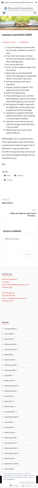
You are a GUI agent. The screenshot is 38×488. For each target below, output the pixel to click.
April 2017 (8, 401)
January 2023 (10, 349)
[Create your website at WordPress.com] (19, 2)
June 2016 (8, 427)
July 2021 (8, 375)
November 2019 (10, 386)
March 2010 (9, 458)
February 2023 (10, 344)
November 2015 (10, 453)
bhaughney (25, 42)
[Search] (33, 13)
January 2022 (9, 370)
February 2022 (10, 365)
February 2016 (10, 438)
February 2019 (10, 391)
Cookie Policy (11, 479)
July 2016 (8, 422)
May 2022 (8, 354)
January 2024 (9, 329)
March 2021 (9, 380)
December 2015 (10, 448)
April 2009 (8, 469)
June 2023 (8, 334)
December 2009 (10, 464)
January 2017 (9, 412)
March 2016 (9, 432)
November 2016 (10, 417)
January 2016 (9, 443)
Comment (27, 254)
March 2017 (9, 406)
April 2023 (8, 339)
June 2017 (8, 396)
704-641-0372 (7, 301)
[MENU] (4, 13)
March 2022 (9, 360)
